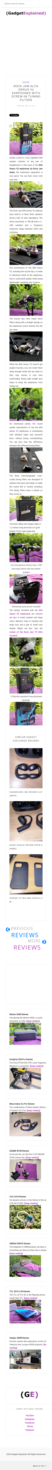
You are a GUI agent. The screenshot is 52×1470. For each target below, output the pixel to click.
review (26, 82)
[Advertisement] (26, 48)
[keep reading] (33, 1021)
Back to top (39, 1466)
